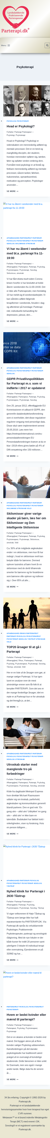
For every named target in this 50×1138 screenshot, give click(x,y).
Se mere (12, 191)
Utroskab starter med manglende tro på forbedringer (22, 769)
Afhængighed (13, 238)
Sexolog (11, 243)
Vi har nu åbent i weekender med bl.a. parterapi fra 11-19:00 (26, 253)
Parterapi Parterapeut (23, 132)
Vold (29, 508)
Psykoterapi (23, 121)
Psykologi (12, 121)
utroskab (30, 243)
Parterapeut (26, 238)
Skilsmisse (20, 243)
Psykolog (11, 241)
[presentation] (26, 100)
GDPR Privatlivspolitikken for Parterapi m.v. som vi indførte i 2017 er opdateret (26, 383)
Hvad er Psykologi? (21, 126)
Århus (23, 633)
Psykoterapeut (24, 241)
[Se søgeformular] (47, 45)
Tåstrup (31, 639)
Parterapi (37, 238)
